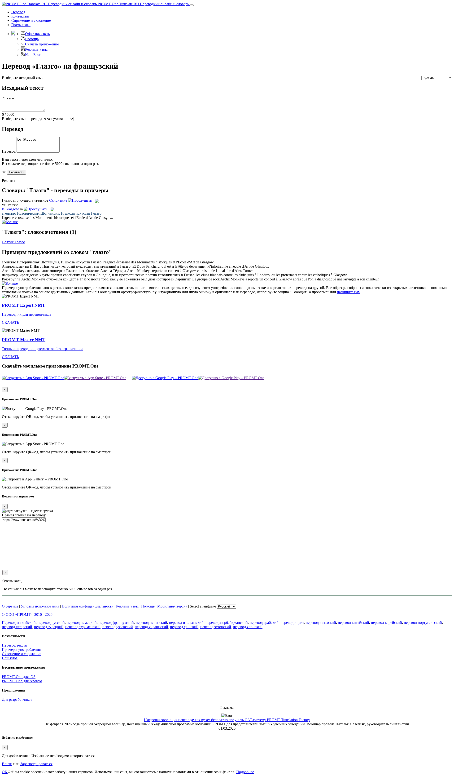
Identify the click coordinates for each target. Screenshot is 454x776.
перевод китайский (353, 623)
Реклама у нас (36, 49)
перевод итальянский (186, 623)
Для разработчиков (17, 699)
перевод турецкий (48, 627)
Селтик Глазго (13, 242)
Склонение (58, 200)
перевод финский (184, 627)
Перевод (18, 12)
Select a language (203, 606)
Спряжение (31, 20)
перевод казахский (321, 623)
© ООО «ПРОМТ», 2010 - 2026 (27, 614)
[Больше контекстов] (10, 222)
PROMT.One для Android (22, 681)
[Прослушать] (80, 200)
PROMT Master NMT (23, 339)
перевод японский (247, 627)
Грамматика (21, 25)
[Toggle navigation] (192, 5)
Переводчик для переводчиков (26, 314)
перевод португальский (423, 623)
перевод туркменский (82, 627)
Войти (7, 764)
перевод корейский (386, 623)
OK (5, 772)
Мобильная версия (172, 606)
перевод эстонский (215, 627)
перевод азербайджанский (226, 623)
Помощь (32, 39)
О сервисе (10, 606)
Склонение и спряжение (21, 654)
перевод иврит (292, 623)
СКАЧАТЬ (10, 322)
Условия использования (40, 606)
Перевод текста (14, 645)
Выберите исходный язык (23, 78)
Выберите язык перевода (22, 119)
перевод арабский (264, 623)
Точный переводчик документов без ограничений (42, 349)
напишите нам (348, 292)
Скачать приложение (42, 44)
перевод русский (51, 623)
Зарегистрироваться (36, 764)
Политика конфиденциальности (88, 606)
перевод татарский (17, 627)
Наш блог (9, 658)
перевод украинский (151, 627)
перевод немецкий (82, 623)
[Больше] (10, 283)
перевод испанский (151, 623)
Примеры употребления (21, 649)
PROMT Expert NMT (23, 305)
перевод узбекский (117, 627)
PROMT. (143, 4)
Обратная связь (37, 34)
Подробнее (245, 772)
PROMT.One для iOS (18, 677)
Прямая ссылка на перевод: (24, 515)
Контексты (20, 16)
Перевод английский (19, 623)
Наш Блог (33, 55)
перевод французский (116, 623)
